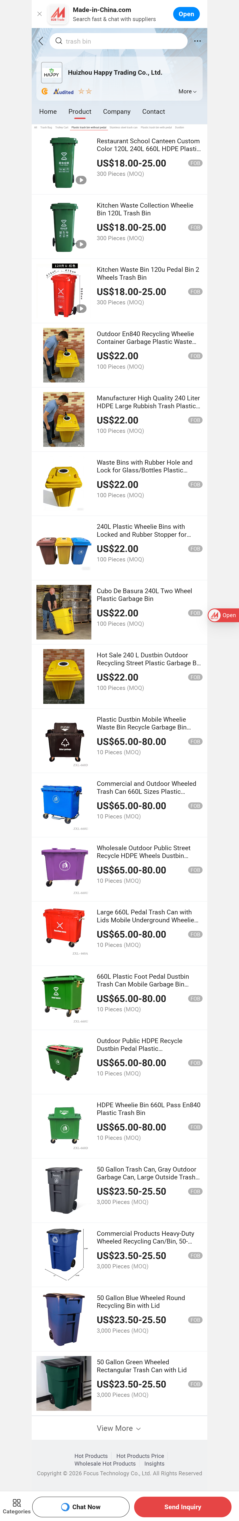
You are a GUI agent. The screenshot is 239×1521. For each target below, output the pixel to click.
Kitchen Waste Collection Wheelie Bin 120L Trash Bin (145, 209)
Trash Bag (46, 127)
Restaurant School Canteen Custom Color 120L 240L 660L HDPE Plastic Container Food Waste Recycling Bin (149, 148)
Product (79, 111)
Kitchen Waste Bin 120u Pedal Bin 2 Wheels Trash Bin (148, 273)
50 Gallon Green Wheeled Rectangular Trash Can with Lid (142, 1365)
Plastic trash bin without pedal (89, 127)
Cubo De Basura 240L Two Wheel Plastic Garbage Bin (144, 594)
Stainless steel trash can (124, 127)
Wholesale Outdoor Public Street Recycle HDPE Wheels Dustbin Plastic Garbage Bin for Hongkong (146, 855)
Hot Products (91, 1456)
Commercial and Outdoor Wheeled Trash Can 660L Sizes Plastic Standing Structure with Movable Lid (149, 791)
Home (48, 111)
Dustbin (179, 127)
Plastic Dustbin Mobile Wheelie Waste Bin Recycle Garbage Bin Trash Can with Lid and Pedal (142, 727)
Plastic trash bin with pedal (156, 127)
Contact (153, 111)
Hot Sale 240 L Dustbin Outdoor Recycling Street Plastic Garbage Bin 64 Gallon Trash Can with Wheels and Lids (149, 666)
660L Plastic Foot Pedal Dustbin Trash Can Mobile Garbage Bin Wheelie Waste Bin (143, 984)
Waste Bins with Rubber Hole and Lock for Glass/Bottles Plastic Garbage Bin (145, 470)
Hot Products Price (140, 1456)
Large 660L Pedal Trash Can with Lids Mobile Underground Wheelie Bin (145, 919)
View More (116, 1428)
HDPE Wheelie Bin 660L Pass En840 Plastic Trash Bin (148, 1108)
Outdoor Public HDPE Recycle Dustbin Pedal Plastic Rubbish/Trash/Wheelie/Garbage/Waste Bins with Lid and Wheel (154, 1052)
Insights (154, 1463)
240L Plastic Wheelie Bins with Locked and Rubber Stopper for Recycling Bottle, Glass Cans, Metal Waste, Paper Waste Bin (147, 538)
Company (117, 111)
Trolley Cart (61, 127)
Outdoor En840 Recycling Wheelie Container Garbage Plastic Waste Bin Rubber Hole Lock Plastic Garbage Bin (145, 345)
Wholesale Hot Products (105, 1463)
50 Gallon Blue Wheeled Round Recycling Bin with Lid (141, 1301)
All (35, 127)
